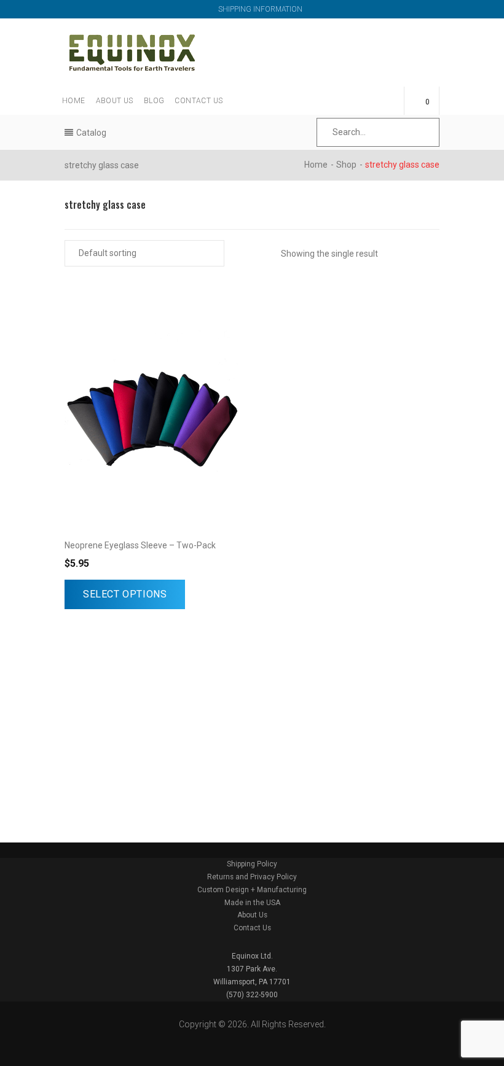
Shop (346, 164)
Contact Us (198, 100)
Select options (125, 594)
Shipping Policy (252, 864)
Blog (154, 100)
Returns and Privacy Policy (252, 877)
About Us (114, 100)
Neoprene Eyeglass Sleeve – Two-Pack (140, 545)
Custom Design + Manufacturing (252, 889)
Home (73, 100)
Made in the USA (252, 902)
